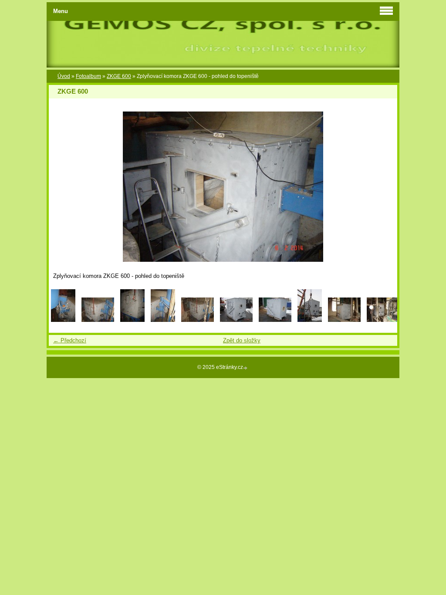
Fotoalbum (88, 76)
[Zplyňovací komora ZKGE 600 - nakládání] (309, 320)
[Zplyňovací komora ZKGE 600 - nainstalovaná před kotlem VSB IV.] (197, 320)
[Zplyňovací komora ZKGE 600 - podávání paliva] (163, 320)
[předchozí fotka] (63, 187)
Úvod (63, 76)
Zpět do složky (241, 340)
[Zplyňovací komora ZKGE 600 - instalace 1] (344, 320)
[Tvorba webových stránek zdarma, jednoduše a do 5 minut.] (246, 368)
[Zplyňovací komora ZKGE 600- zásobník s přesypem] (97, 320)
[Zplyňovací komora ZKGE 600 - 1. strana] (236, 320)
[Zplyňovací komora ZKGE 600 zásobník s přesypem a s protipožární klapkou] (63, 320)
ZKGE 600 (119, 76)
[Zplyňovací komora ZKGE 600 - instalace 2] (383, 320)
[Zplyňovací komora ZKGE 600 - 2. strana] (275, 320)
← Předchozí (69, 340)
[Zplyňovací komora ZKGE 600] (132, 320)
